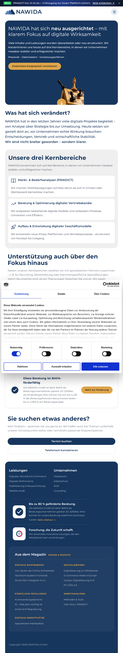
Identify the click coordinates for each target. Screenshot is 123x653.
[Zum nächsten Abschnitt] (61, 103)
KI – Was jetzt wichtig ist (28, 604)
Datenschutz (61, 481)
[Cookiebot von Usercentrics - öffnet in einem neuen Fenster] (105, 284)
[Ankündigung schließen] (119, 3)
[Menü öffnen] (114, 11)
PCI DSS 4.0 (70, 585)
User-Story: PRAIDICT (76, 604)
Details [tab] (62, 293)
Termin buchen (61, 441)
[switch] (46, 353)
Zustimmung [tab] (21, 293)
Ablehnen (22, 366)
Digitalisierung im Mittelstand (81, 570)
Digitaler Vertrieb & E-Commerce (27, 476)
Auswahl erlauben (61, 366)
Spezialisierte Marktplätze (29, 623)
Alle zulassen (100, 366)
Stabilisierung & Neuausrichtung (27, 486)
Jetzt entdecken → (103, 3)
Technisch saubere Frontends (31, 575)
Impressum (60, 476)
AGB (56, 486)
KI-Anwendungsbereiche (28, 599)
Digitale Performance (21, 481)
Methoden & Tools (74, 599)
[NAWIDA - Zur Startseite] (23, 11)
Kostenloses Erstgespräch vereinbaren (34, 66)
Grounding (60, 490)
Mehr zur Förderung (97, 389)
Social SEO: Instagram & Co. (30, 580)
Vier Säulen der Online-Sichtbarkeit (34, 570)
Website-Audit (17, 490)
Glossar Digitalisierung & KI (79, 580)
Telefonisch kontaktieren (61, 450)
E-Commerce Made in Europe (80, 575)
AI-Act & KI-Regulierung (28, 609)
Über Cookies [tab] (101, 293)
